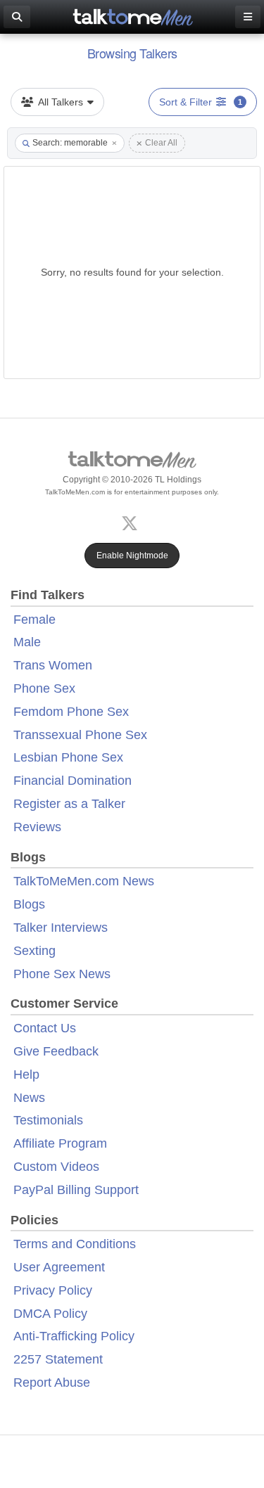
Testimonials (48, 1120)
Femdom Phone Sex (71, 712)
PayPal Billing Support (76, 1190)
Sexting (34, 951)
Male (27, 642)
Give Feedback (56, 1051)
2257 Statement (58, 1359)
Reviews (37, 827)
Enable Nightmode (132, 555)
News (29, 1098)
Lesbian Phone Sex (68, 757)
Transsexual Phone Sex (80, 735)
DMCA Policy (50, 1314)
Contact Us (44, 1028)
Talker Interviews (60, 928)
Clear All (161, 143)
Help (26, 1074)
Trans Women (52, 665)
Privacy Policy (52, 1290)
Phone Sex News (62, 974)
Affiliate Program (60, 1143)
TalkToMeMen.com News (83, 881)
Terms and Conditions (74, 1244)
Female (34, 619)
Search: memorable (70, 143)
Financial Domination (72, 781)
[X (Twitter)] (132, 521)
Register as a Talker (69, 804)
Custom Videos (56, 1167)
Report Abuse (51, 1382)
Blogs (29, 904)
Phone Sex (44, 688)
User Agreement (59, 1267)
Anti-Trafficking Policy (73, 1336)
